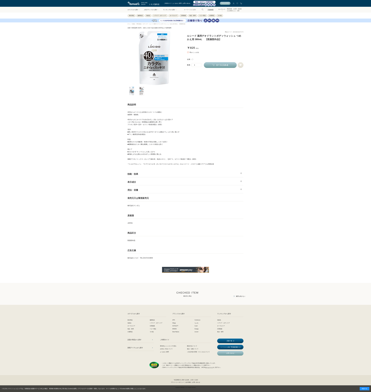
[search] (202, 10)
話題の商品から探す (134, 339)
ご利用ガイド (167, 3)
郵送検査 (229, 8)
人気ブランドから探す (150, 9)
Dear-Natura (175, 331)
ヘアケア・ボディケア (160, 15)
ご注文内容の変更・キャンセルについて (198, 352)
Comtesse (197, 320)
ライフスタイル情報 (225, 347)
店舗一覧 (229, 341)
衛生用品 (131, 15)
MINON (174, 329)
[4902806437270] (132, 91)
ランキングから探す (169, 9)
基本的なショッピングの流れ (168, 346)
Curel (196, 326)
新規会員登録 (225, 3)
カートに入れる (222, 65)
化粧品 (148, 15)
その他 (220, 15)
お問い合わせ (186, 3)
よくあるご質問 (177, 3)
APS (173, 320)
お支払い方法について (166, 349)
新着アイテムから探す (135, 348)
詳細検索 (210, 9)
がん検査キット (231, 10)
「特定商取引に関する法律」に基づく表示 (185, 380)
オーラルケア (173, 15)
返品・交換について (192, 349)
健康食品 (140, 15)
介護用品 (211, 15)
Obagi (174, 323)
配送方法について (192, 346)
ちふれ (196, 323)
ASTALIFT (175, 326)
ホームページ (209, 367)
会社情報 (188, 382)
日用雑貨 (183, 15)
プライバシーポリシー (177, 382)
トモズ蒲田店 (154, 4)
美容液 (240, 8)
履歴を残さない (240, 296)
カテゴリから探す (133, 9)
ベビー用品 (202, 15)
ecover (196, 331)
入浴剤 (235, 8)
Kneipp (196, 329)
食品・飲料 (192, 15)
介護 (238, 10)
